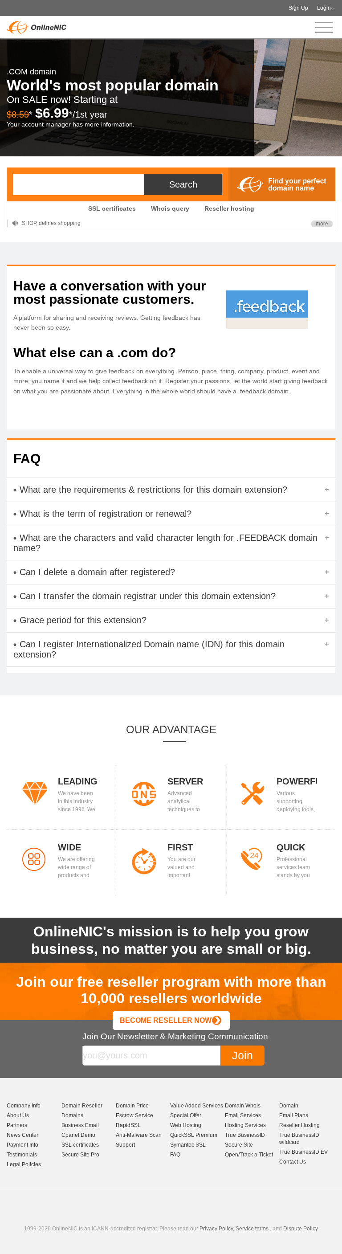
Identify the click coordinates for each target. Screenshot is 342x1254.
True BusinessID (245, 1135)
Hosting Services (245, 1125)
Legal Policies (24, 1164)
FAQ (175, 1155)
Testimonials (22, 1155)
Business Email (80, 1125)
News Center (22, 1135)
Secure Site (239, 1145)
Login (324, 8)
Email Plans (293, 1115)
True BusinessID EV (303, 1152)
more (322, 224)
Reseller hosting (229, 208)
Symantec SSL (188, 1145)
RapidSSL (128, 1125)
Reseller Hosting (299, 1125)
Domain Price (132, 1106)
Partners (17, 1125)
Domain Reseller (81, 1106)
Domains (72, 1115)
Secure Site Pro (80, 1155)
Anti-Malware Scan (139, 1135)
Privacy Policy (216, 1228)
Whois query (170, 208)
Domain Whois (243, 1106)
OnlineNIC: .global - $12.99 (53, 223)
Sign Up (298, 8)
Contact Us (292, 1162)
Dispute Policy (300, 1228)
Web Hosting (185, 1125)
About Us (18, 1115)
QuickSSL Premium (193, 1135)
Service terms (252, 1228)
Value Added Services (196, 1106)
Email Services (243, 1115)
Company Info (24, 1106)
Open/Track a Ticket (249, 1155)
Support (125, 1145)
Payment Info (22, 1145)
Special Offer (185, 1115)
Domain (288, 1106)
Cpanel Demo (78, 1135)
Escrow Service (134, 1115)
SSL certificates (112, 208)
